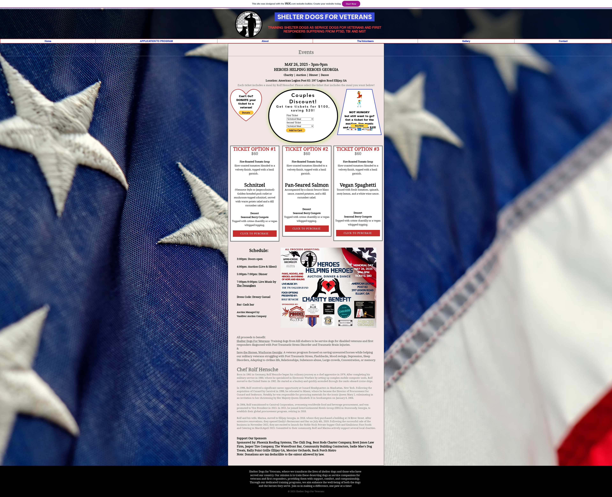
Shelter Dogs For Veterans (253, 341)
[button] (246, 112)
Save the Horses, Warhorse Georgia (259, 352)
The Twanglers (246, 285)
